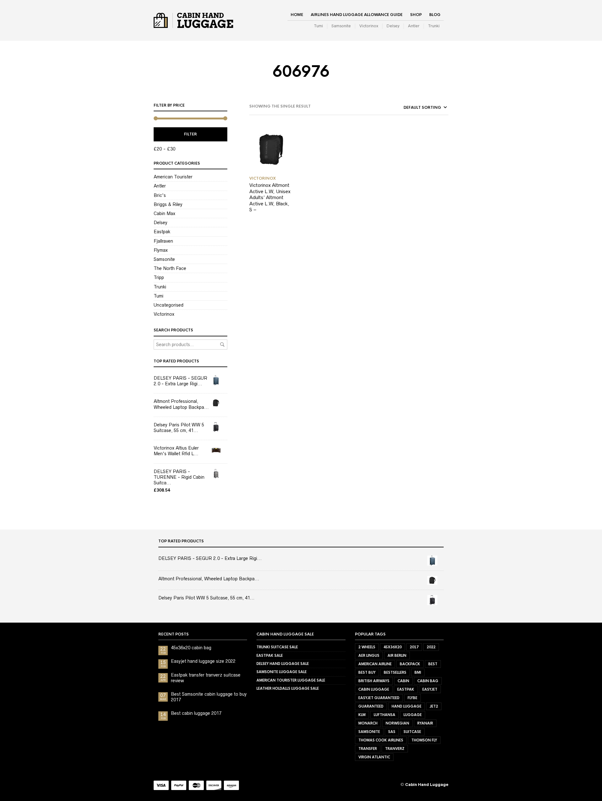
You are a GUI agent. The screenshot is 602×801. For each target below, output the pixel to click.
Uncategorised (168, 305)
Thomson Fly (424, 740)
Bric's (160, 195)
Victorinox (368, 26)
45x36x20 (392, 647)
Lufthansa (384, 715)
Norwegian (397, 723)
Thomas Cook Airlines (380, 740)
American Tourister (173, 176)
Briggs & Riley (168, 204)
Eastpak (162, 231)
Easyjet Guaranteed (378, 698)
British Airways (373, 681)
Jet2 (434, 706)
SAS (391, 732)
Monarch (368, 723)
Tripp (159, 277)
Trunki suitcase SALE (277, 647)
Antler (414, 26)
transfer (367, 748)
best (432, 664)
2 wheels (366, 647)
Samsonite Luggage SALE (281, 672)
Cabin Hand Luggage (426, 784)
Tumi (318, 26)
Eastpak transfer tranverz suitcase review (205, 677)
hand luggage (406, 706)
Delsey (393, 26)
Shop (416, 14)
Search (222, 344)
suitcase (412, 732)
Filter (190, 134)
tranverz (394, 748)
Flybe (412, 698)
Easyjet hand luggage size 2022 (203, 661)
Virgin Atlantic (374, 757)
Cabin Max (164, 213)
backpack (410, 664)
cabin (403, 681)
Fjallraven (163, 241)
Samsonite (341, 26)
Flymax (161, 250)
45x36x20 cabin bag (191, 647)
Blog (435, 14)
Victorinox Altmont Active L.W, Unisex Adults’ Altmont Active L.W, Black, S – (269, 197)
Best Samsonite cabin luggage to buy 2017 (209, 697)
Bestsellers (395, 672)
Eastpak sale (269, 655)
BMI (418, 672)
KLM (362, 715)
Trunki (434, 26)
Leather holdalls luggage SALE (287, 688)
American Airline (375, 664)
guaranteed (370, 706)
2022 (431, 647)
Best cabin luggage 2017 (196, 713)
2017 (414, 647)
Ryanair (425, 723)
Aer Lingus (368, 655)
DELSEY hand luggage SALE (282, 663)
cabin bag (427, 681)
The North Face (170, 268)
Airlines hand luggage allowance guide (357, 14)
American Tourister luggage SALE (290, 680)
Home (297, 14)
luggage (413, 715)
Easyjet (429, 689)
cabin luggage (373, 689)
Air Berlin (397, 655)
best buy (367, 672)
